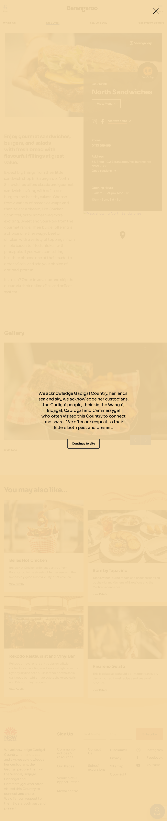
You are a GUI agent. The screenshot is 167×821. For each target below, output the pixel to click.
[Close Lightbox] (156, 11)
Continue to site (83, 443)
